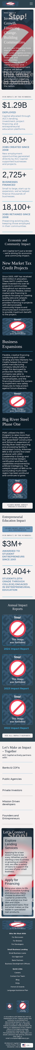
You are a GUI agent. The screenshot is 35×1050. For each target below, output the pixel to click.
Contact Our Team (17, 976)
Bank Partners (17, 960)
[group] (14, 105)
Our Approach (17, 957)
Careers (17, 973)
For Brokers (17, 941)
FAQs (17, 983)
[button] (31, 4)
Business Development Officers (17, 964)
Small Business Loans (17, 953)
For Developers (17, 944)
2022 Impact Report (16, 728)
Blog (17, 980)
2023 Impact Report (16, 688)
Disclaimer (11, 1047)
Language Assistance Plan (17, 990)
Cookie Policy (10, 1045)
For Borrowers (17, 937)
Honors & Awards (17, 987)
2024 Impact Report (16, 648)
